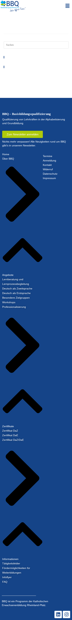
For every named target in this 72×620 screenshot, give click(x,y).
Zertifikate (8, 426)
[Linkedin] (58, 614)
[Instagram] (66, 614)
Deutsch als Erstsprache (16, 293)
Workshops (8, 302)
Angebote (7, 274)
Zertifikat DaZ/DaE (13, 439)
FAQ (4, 581)
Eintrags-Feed (11, 75)
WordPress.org (11, 80)
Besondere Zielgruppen (16, 297)
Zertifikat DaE (10, 435)
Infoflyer (7, 577)
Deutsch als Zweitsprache (17, 288)
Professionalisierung (14, 306)
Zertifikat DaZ (10, 430)
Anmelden (9, 73)
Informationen (10, 559)
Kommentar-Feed (12, 77)
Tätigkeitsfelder (11, 563)
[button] (67, 6)
